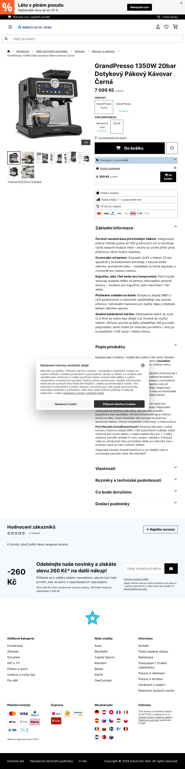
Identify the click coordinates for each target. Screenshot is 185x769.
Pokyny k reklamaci (151, 673)
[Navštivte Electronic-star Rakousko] (104, 712)
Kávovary (80, 51)
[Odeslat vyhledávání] (6, 39)
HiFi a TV (13, 663)
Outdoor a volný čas (21, 674)
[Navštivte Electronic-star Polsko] (126, 720)
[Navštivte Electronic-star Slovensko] (104, 720)
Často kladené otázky (153, 651)
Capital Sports (105, 657)
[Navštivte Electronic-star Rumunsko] (97, 729)
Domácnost (23, 51)
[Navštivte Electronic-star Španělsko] (97, 720)
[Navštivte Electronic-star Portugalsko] (104, 737)
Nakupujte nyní (139, 7)
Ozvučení (13, 657)
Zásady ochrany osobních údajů (154, 717)
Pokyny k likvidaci (150, 679)
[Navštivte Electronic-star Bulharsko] (104, 729)
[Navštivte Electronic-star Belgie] (126, 729)
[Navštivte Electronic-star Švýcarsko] (111, 712)
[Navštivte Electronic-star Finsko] (118, 729)
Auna (98, 645)
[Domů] (11, 51)
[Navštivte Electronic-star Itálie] (126, 712)
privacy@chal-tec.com (135, 589)
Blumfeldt (101, 651)
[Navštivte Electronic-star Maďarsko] (118, 720)
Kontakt (143, 645)
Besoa (99, 669)
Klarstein (100, 663)
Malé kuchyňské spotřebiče (52, 51)
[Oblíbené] (166, 27)
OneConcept (103, 680)
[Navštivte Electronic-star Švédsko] (111, 729)
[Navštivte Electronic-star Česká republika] (111, 720)
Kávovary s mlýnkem (103, 51)
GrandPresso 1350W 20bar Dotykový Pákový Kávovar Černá (40, 55)
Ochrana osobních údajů (136, 579)
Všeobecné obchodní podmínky (51, 761)
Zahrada (12, 651)
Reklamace (145, 657)
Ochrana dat (15, 761)
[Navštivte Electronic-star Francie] (118, 712)
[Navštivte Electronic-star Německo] (97, 712)
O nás (83, 761)
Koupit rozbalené (110, 168)
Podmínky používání (148, 720)
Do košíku (133, 148)
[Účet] (158, 27)
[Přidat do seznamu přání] (172, 148)
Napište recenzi (162, 529)
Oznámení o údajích (151, 685)
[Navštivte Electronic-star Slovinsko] (111, 737)
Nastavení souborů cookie (156, 690)
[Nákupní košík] (175, 27)
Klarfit (99, 674)
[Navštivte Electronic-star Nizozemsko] (97, 737)
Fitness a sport (17, 669)
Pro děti (12, 680)
